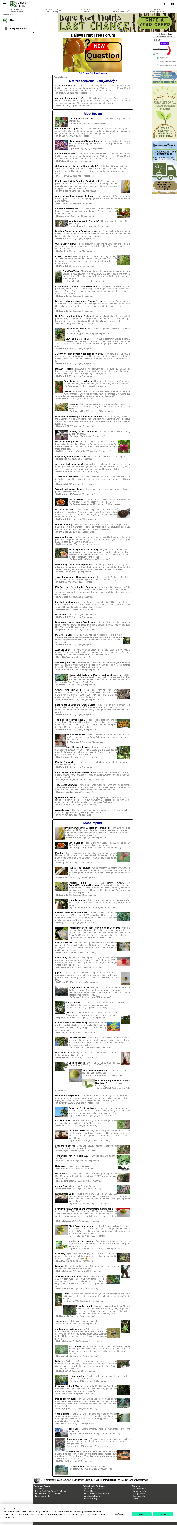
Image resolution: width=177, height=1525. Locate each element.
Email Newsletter (43, 1496)
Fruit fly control (84, 1306)
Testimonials (139, 1496)
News (135, 1498)
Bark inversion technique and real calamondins (78, 416)
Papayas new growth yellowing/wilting (74, 772)
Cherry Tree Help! (64, 256)
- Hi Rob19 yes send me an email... (77, 1322)
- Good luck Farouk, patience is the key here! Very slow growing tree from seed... (86, 1148)
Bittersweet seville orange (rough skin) (75, 622)
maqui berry (61, 958)
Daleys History (140, 1493)
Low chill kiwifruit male (77, 747)
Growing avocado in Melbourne (71, 913)
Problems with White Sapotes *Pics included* (77, 181)
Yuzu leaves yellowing (66, 785)
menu (4, 4)
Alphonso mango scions (67, 477)
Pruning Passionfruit (79, 868)
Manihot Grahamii (64, 762)
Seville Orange (76, 499)
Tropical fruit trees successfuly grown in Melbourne (94, 928)
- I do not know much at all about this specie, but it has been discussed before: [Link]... (92, 764)
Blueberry (60, 1254)
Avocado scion (62, 810)
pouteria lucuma (77, 900)
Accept (163, 1514)
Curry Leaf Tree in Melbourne (83, 1108)
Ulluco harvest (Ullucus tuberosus (85, 141)
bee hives (74, 1429)
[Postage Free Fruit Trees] (164, 77)
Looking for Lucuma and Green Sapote (75, 705)
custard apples (76, 1376)
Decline (141, 1514)
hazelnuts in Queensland (67, 602)
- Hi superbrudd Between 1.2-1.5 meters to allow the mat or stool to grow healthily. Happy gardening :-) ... (87, 1268)
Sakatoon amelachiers (66, 209)
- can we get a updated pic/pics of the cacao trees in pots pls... (97, 331)
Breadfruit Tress (71, 271)
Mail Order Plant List (93, 1488)
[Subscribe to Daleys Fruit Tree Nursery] (164, 50)
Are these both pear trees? (69, 464)
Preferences (120, 1514)
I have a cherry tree (76, 1439)
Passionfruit (61, 1174)
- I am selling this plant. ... (75, 1167)
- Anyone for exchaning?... (92, 1085)
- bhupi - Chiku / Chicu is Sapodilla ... (94, 1064)
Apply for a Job (140, 1491)
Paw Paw (59, 853)
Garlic (71, 1194)
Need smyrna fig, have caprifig (84, 549)
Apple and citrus (63, 537)
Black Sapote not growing (81, 1226)
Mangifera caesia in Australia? (84, 221)
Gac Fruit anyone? (64, 943)
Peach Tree (60, 615)
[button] (117, 30)
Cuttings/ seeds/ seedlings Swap (71, 1023)
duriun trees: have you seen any (71, 1156)
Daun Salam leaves (75, 735)
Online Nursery (90, 1491)
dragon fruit (61, 1186)
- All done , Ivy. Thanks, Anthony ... (78, 1187)
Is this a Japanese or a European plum (76, 231)
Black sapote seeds (65, 509)
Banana (59, 1266)
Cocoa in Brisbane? (75, 329)
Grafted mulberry (63, 524)
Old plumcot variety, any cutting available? (76, 166)
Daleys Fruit (22, 4)
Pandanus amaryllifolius (67, 1096)
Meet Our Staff (140, 1488)
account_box (172, 4)
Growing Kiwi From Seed (68, 690)
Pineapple (74, 404)
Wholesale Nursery (92, 1496)
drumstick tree (72, 1002)
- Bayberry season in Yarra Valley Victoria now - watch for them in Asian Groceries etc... (87, 1055)
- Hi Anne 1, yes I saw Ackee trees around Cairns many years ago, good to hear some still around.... (88, 1015)
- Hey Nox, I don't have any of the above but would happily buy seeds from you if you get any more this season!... (97, 383)
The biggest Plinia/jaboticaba (70, 720)
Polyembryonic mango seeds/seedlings (76, 286)
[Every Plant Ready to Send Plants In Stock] (164, 112)
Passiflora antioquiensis (67, 441)
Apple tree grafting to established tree (74, 196)
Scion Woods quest (65, 86)
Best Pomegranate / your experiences (74, 564)
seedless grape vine (65, 662)
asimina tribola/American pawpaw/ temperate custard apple (84, 1209)
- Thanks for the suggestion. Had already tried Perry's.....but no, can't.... (99, 1378)
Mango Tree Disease (79, 987)
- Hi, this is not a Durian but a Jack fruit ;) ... (86, 1158)
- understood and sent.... (90, 1467)
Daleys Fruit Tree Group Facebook (50, 1491)
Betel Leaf (60, 1166)
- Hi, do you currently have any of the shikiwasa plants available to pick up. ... (92, 491)
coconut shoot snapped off (69, 98)
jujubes (59, 973)
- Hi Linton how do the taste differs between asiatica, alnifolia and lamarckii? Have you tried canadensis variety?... (86, 212)
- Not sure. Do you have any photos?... (78, 616)
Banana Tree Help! (64, 369)
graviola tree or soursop (81, 1241)
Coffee (66, 1294)
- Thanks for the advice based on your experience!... (106, 1072)
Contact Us (40, 1488)
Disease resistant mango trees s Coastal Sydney (79, 301)
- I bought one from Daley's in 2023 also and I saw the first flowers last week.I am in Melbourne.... (99, 501)
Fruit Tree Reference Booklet (97, 1493)
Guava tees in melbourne (94, 1070)
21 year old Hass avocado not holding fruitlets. (79, 354)
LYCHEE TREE (62, 1121)
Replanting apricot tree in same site (72, 456)
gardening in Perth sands (68, 1329)
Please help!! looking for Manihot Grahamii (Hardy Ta (95, 675)
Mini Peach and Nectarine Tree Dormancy (75, 587)
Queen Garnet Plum (65, 797)
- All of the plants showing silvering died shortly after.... (99, 433)
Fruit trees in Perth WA (67, 1386)
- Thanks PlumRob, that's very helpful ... (91, 457)
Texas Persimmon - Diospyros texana (74, 577)
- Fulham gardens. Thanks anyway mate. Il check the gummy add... (99, 1431)
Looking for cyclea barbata (82, 118)
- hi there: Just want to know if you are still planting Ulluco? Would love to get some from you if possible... (99, 145)
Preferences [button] (9, 1517)
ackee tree (70, 1013)
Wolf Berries (75, 1346)
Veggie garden (62, 1414)
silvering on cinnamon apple (83, 431)
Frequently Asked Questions (48, 1493)
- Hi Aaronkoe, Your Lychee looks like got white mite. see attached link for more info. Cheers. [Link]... (86, 1123)
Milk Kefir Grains (77, 1131)
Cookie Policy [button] (57, 1514)
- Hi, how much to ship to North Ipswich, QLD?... (99, 223)
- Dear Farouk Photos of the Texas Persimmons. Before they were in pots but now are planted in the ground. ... (92, 579)
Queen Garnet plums (65, 244)
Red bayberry (62, 1053)
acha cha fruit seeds (65, 1146)
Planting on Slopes (65, 635)
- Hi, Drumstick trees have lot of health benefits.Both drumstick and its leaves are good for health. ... (97, 1004)
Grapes (68, 391)
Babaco (59, 1361)
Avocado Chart (62, 650)
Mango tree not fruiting (66, 1399)
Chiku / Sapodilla (77, 1063)
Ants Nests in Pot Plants (67, 1276)
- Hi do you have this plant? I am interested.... (99, 120)
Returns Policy (90, 1498)
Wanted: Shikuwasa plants (68, 489)
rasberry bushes (77, 1466)
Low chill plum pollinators (78, 339)
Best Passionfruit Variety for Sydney (73, 316)
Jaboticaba (60, 1321)
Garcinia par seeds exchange (78, 381)
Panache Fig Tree (77, 1038)
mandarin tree (72, 1451)
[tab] (18, 10)
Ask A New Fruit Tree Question (93, 73)
